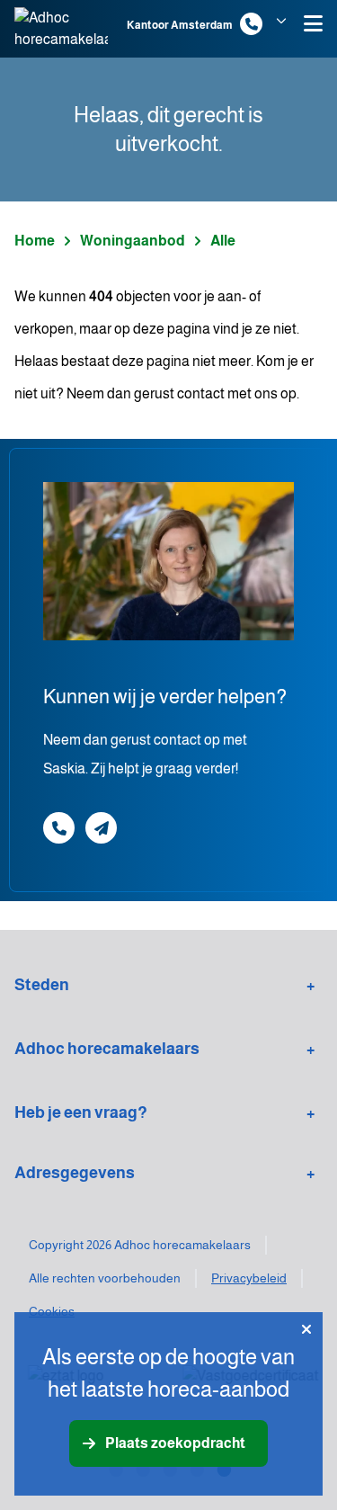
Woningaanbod (132, 240)
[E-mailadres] (101, 828)
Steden (41, 985)
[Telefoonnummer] (251, 24)
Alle (222, 240)
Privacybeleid (249, 1278)
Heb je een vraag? (80, 1112)
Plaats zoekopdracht (175, 1443)
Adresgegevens (74, 1173)
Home (34, 240)
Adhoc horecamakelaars (107, 1049)
